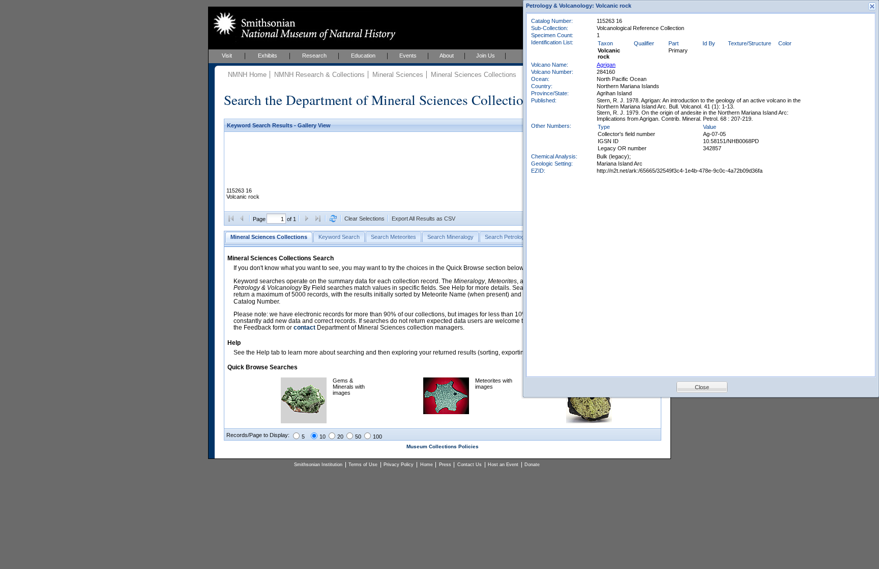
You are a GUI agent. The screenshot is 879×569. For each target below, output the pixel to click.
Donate (532, 464)
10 (322, 436)
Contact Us (469, 464)
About (447, 55)
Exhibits (267, 55)
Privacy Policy (399, 464)
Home (426, 464)
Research (314, 55)
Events (408, 55)
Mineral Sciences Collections (473, 74)
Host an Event (503, 464)
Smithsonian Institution (318, 464)
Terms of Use (362, 464)
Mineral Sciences (397, 74)
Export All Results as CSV (423, 218)
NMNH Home (247, 74)
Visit (227, 55)
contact (304, 327)
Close (702, 387)
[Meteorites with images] (446, 412)
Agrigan (606, 65)
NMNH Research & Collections (319, 74)
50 (358, 436)
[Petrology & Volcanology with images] (589, 421)
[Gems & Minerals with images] (304, 421)
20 (340, 436)
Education (363, 55)
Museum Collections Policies (442, 446)
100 (377, 436)
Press (445, 464)
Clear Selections (364, 218)
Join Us (485, 55)
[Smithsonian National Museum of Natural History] (302, 26)
